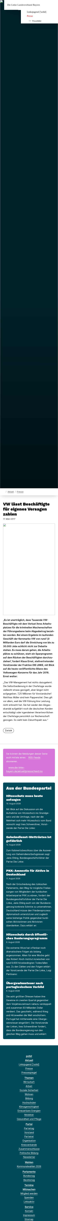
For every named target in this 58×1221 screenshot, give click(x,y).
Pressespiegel (29, 1072)
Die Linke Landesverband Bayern (23, 5)
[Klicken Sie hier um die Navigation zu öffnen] (53, 5)
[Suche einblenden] (45, 5)
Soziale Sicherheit (29, 1090)
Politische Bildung (29, 1152)
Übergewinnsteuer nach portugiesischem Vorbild (25, 985)
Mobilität (29, 1114)
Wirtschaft (29, 1081)
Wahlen (29, 1162)
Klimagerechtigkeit (29, 1106)
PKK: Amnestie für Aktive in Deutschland (27, 872)
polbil (29, 1056)
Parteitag (29, 1128)
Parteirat (29, 1136)
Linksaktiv (29, 1201)
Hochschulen (29, 1102)
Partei (29, 1124)
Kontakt (29, 1210)
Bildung (29, 1098)
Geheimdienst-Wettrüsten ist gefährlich (28, 839)
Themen (29, 1077)
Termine (29, 1185)
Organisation (29, 1140)
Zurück (8, 730)
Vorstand (29, 1132)
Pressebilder (36, 21)
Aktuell (11, 492)
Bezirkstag (29, 1179)
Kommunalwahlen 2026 (29, 1166)
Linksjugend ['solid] (36, 12)
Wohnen (29, 1094)
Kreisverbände (29, 1144)
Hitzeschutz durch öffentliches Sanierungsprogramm (27, 936)
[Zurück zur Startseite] (3, 492)
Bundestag (29, 1175)
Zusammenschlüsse (29, 1148)
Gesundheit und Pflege (29, 1118)
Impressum (29, 1215)
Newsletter (29, 1156)
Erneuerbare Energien (29, 1110)
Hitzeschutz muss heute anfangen (24, 797)
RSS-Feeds (34, 757)
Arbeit (29, 1086)
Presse (30, 16)
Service (29, 1206)
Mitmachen (29, 1189)
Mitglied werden (29, 1193)
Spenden (29, 1197)
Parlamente (29, 1171)
